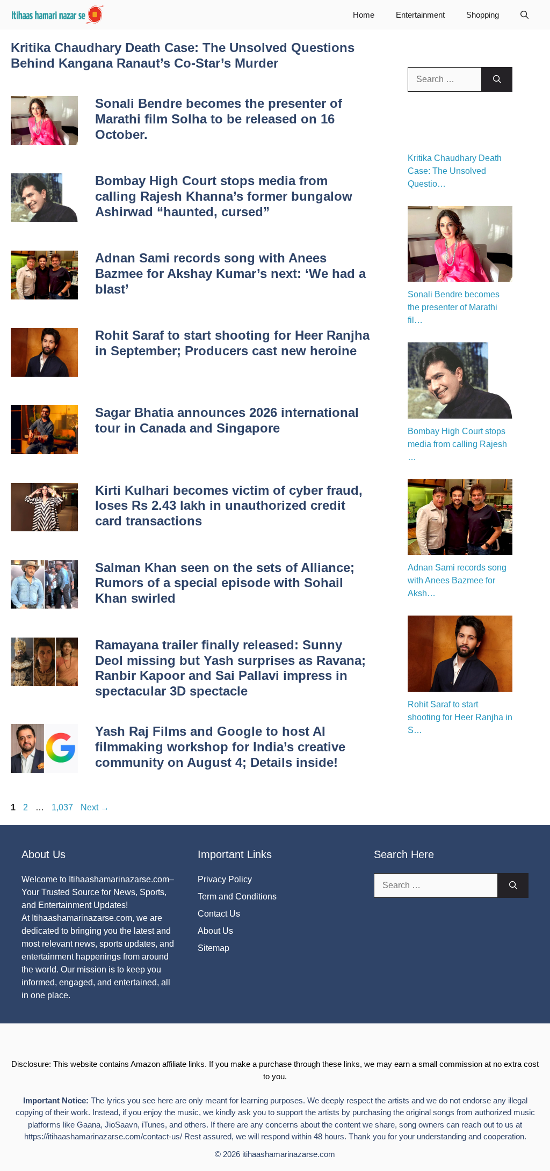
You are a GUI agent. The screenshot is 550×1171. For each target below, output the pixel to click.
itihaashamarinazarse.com (288, 1154)
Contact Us (219, 913)
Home (363, 14)
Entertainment (420, 14)
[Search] (497, 79)
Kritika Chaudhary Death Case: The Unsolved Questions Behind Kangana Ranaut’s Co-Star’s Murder (182, 55)
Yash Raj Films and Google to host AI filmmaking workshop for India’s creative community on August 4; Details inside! (220, 747)
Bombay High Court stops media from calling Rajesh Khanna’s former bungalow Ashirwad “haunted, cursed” (223, 196)
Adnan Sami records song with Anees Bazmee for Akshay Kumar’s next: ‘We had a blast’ (230, 273)
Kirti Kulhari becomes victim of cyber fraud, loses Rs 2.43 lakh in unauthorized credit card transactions (229, 506)
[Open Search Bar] (524, 15)
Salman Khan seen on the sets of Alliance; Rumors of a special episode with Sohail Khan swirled (224, 583)
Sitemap (213, 948)
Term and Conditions (237, 896)
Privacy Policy (225, 879)
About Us (215, 930)
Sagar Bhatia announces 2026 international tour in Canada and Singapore (227, 420)
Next (95, 807)
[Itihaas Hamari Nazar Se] (58, 15)
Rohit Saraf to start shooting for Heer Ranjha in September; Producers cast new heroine (232, 343)
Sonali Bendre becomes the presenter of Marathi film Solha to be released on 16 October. (218, 119)
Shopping (482, 14)
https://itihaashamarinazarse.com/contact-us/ (103, 1136)
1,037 (62, 807)
